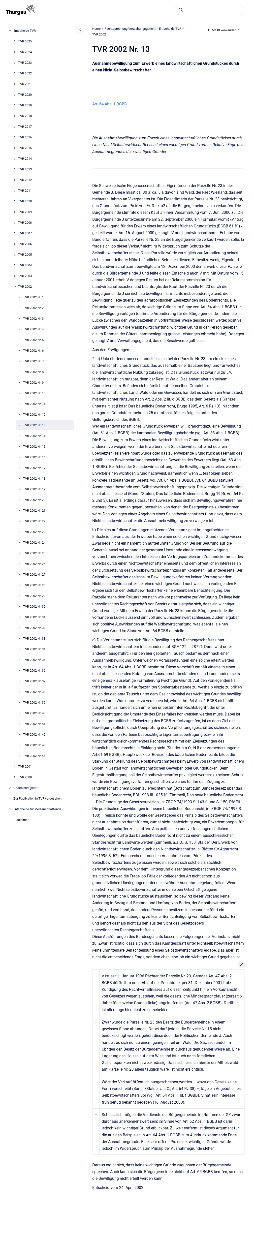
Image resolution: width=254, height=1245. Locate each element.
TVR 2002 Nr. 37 (34, 681)
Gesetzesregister (25, 788)
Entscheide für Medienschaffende (37, 809)
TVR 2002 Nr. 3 (33, 318)
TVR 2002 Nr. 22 (34, 521)
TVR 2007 (25, 233)
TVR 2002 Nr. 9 (33, 382)
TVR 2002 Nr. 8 (33, 372)
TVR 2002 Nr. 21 (34, 510)
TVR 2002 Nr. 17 (34, 468)
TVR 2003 (25, 276)
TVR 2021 (25, 84)
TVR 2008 (25, 222)
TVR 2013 (25, 169)
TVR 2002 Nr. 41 (34, 724)
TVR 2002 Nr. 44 (34, 756)
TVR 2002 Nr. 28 (34, 585)
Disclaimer (21, 820)
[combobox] (209, 10)
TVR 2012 (25, 180)
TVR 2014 (25, 158)
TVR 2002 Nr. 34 (34, 649)
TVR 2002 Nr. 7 (33, 361)
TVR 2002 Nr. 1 (33, 297)
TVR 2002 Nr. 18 (34, 478)
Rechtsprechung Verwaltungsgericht (130, 29)
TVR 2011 (25, 190)
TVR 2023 (25, 62)
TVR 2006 (25, 244)
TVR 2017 (25, 126)
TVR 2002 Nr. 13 (34, 425)
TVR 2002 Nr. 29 (34, 596)
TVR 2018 (25, 116)
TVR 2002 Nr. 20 (34, 500)
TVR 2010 (25, 201)
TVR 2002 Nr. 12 (34, 414)
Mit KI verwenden (224, 30)
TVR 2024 (25, 52)
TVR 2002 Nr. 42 (34, 734)
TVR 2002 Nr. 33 (34, 638)
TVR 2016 (25, 137)
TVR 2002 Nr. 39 (34, 702)
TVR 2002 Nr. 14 (34, 436)
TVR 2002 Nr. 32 (34, 628)
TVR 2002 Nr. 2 (33, 308)
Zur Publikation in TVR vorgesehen (37, 798)
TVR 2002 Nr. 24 (34, 542)
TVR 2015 (25, 148)
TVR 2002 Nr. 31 (34, 617)
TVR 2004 (25, 265)
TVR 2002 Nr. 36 (34, 670)
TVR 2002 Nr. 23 (34, 532)
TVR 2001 (25, 766)
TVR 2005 (25, 254)
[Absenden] (181, 10)
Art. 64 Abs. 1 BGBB (109, 104)
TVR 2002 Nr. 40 (34, 713)
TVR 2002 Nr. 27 (34, 574)
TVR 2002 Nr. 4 (33, 329)
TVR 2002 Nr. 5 (33, 340)
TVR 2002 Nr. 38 (34, 692)
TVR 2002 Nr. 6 (33, 350)
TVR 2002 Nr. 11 (34, 404)
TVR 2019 (25, 105)
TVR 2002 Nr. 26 (34, 564)
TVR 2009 (25, 212)
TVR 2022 (25, 73)
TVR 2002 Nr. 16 (34, 457)
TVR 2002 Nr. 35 (34, 660)
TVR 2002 (25, 286)
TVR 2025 (25, 41)
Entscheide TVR (24, 30)
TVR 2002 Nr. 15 (34, 446)
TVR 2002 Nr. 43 (34, 745)
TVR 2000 (25, 777)
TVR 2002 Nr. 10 (34, 393)
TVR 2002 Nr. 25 (34, 553)
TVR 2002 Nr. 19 (34, 489)
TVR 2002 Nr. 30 (34, 606)
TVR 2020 (25, 94)
